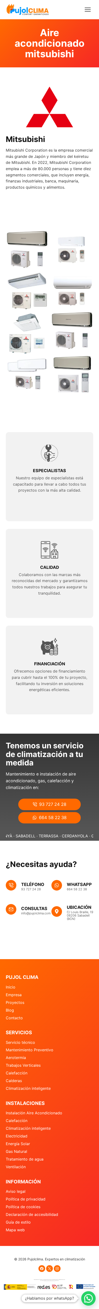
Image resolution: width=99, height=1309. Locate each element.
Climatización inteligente (28, 1088)
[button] (88, 1298)
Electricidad (16, 1136)
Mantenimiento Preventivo (29, 1049)
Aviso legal (15, 1191)
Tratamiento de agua (24, 1159)
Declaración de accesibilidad (32, 1214)
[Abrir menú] (87, 9)
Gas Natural (16, 1151)
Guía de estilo (18, 1222)
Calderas (14, 1080)
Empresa (14, 994)
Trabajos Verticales (23, 1065)
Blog (10, 1010)
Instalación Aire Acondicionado (34, 1112)
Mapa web (15, 1229)
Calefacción (16, 1073)
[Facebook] (41, 1268)
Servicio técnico (20, 1042)
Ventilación (16, 1166)
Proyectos (15, 1002)
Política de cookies (23, 1206)
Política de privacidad (25, 1199)
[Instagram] (57, 1268)
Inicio (10, 987)
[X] (49, 1268)
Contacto (14, 1017)
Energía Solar (18, 1143)
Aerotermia (16, 1057)
